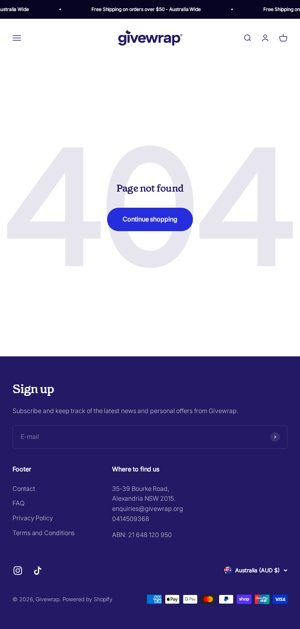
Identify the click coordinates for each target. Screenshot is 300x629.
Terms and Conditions (43, 533)
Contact (23, 488)
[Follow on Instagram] (17, 570)
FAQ (18, 503)
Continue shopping (150, 219)
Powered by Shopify (87, 599)
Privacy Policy (32, 518)
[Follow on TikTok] (37, 570)
